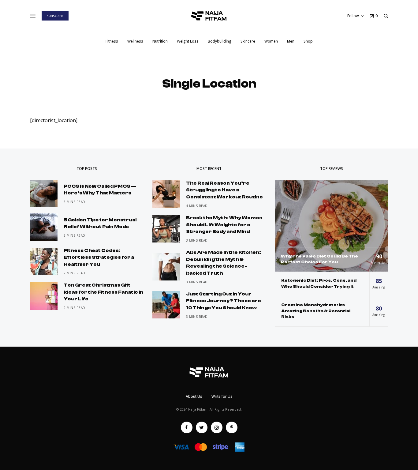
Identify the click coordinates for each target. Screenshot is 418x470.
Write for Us (222, 396)
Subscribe (55, 16)
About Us (194, 396)
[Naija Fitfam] (209, 16)
